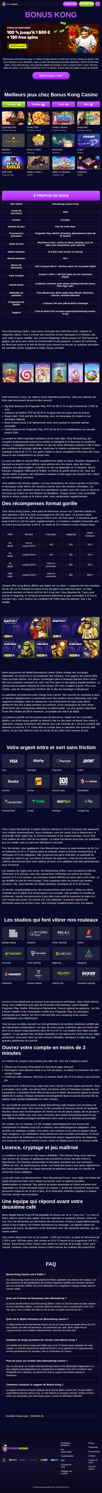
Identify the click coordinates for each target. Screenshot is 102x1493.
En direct (36, 104)
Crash (61, 104)
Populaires (11, 104)
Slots (86, 104)
